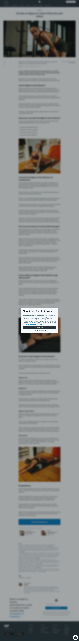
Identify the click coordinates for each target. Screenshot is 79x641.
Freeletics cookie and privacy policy (33, 324)
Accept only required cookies (39, 330)
